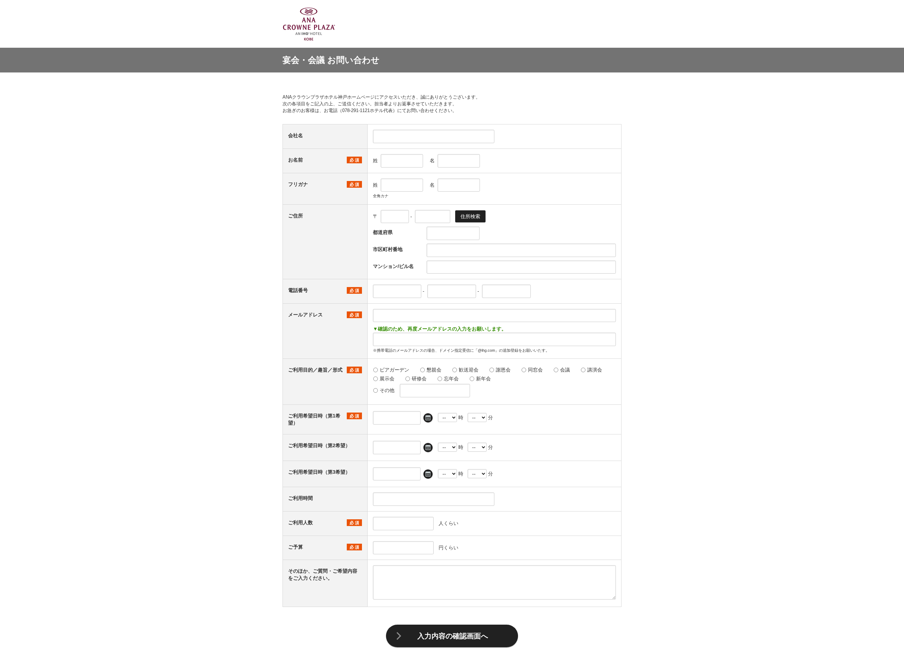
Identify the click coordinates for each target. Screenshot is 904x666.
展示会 (387, 378)
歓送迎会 (468, 370)
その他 (387, 390)
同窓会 (535, 370)
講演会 (594, 370)
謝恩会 (503, 370)
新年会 (483, 378)
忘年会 (451, 378)
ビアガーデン (394, 370)
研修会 (419, 378)
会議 (565, 370)
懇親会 (434, 370)
